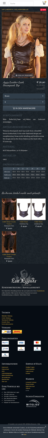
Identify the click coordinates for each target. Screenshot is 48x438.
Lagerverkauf (29, 371)
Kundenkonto (41, 291)
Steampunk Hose (9, 226)
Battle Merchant (30, 386)
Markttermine (5, 379)
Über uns (4, 381)
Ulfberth (28, 388)
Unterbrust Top (24, 224)
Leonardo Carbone (31, 382)
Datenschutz (5, 369)
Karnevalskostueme (7, 324)
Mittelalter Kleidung (7, 316)
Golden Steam (24, 221)
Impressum (5, 367)
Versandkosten (6, 377)
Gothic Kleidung (6, 318)
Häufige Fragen (30, 367)
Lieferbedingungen (7, 373)
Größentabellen (30, 369)
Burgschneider (30, 384)
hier (25, 434)
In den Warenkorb (25, 108)
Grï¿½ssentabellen (21, 9)
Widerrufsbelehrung (7, 375)
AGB (3, 371)
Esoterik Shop (6, 322)
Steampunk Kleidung (7, 320)
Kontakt (28, 373)
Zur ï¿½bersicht (7, 9)
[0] (44, 4)
